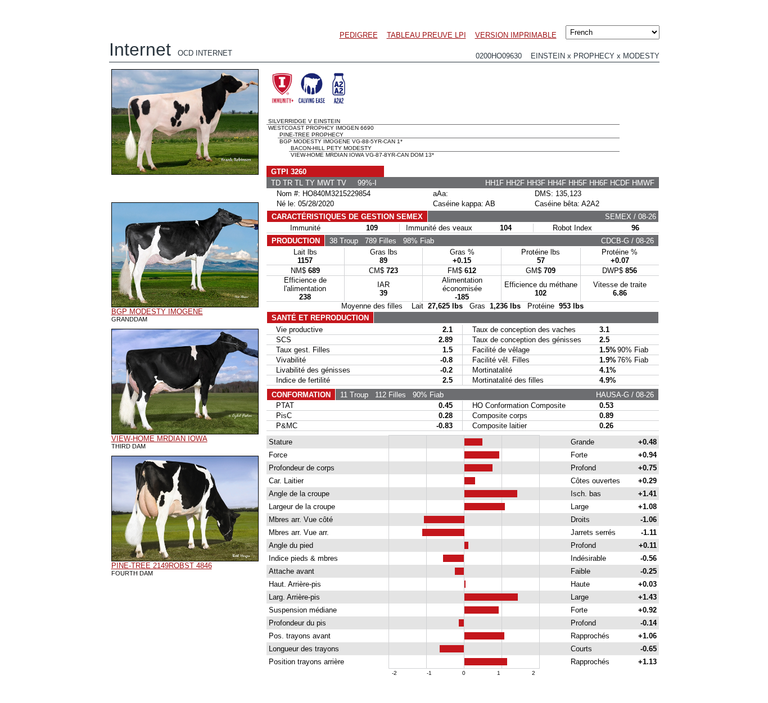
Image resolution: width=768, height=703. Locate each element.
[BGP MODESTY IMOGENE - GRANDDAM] (185, 304)
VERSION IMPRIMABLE (516, 35)
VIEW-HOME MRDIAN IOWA (159, 438)
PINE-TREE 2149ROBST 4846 (161, 565)
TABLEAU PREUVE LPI (426, 35)
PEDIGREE (359, 35)
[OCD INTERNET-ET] (185, 172)
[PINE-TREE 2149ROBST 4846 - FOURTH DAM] (185, 558)
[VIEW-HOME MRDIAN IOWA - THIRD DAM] (185, 431)
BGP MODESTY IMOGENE (157, 311)
